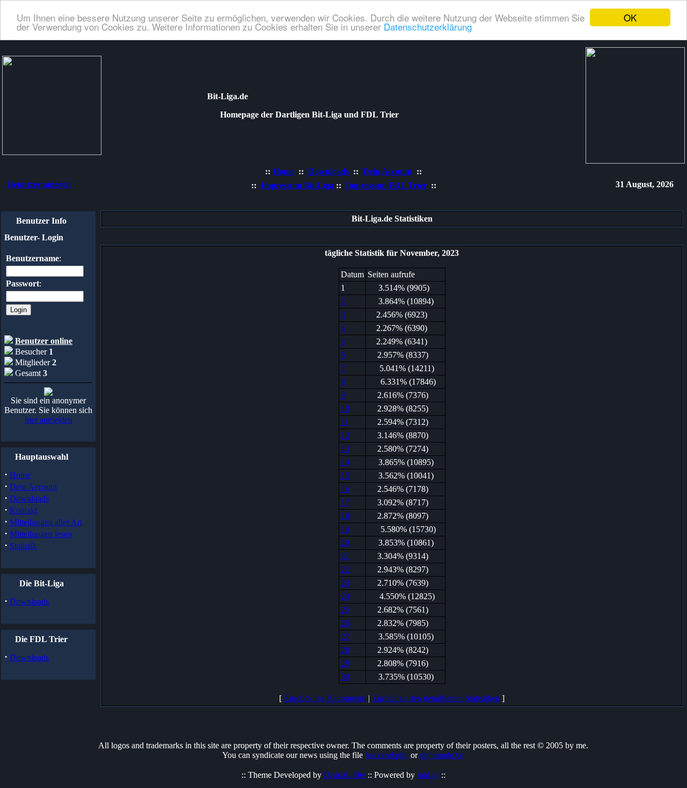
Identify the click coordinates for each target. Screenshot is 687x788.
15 (345, 475)
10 (345, 408)
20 (345, 542)
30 (345, 676)
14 (345, 462)
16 (345, 489)
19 (345, 529)
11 (345, 421)
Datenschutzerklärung (428, 27)
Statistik (23, 545)
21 (345, 556)
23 (345, 582)
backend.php (386, 755)
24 (345, 596)
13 (345, 448)
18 (345, 515)
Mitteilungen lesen (41, 534)
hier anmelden (48, 419)
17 (345, 502)
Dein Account (33, 486)
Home (20, 475)
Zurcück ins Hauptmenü (325, 698)
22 (345, 569)
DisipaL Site (345, 774)
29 (345, 663)
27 (345, 636)
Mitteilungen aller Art (46, 522)
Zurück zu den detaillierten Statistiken (436, 698)
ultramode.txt (442, 755)
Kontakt (23, 510)
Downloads (29, 498)
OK (630, 17)
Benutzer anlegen (39, 184)
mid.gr (428, 774)
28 (345, 649)
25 (345, 609)
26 (345, 623)
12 (345, 435)
